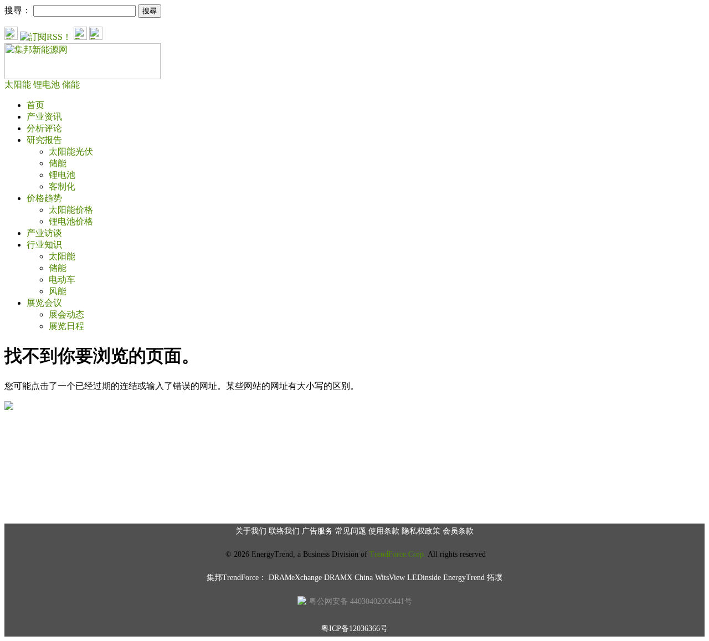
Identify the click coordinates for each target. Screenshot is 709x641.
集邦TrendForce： (236, 577)
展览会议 (44, 302)
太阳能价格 (71, 209)
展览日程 (66, 326)
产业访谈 (44, 233)
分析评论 (44, 128)
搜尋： (17, 10)
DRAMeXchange (295, 577)
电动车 (62, 279)
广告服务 (317, 531)
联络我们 (284, 531)
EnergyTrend (464, 577)
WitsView (390, 577)
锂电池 (47, 84)
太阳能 (18, 84)
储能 (71, 84)
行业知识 (44, 244)
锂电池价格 (71, 221)
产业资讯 (44, 116)
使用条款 (383, 531)
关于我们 (250, 531)
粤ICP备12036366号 (354, 628)
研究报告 (44, 140)
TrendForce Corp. (397, 554)
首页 (35, 105)
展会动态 (66, 314)
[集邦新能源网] (82, 76)
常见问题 (350, 531)
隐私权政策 (421, 531)
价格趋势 (44, 198)
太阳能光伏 (71, 151)
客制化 (62, 186)
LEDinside (424, 577)
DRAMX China (348, 577)
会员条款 (458, 531)
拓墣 (494, 577)
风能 (57, 291)
